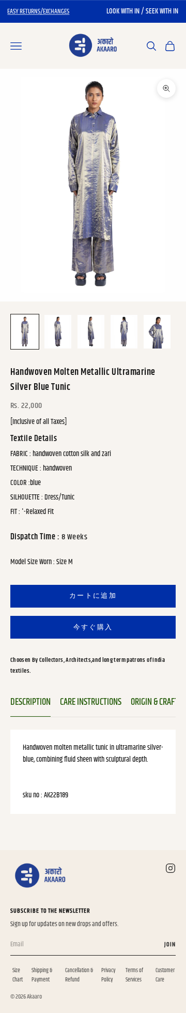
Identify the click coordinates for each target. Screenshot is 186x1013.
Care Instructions (90, 702)
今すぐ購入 (93, 627)
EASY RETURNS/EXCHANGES (38, 11)
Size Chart (17, 975)
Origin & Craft (154, 702)
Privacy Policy (108, 975)
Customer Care (165, 975)
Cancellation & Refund (79, 975)
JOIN (170, 944)
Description (30, 702)
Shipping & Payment (42, 975)
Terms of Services (134, 975)
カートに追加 (93, 596)
